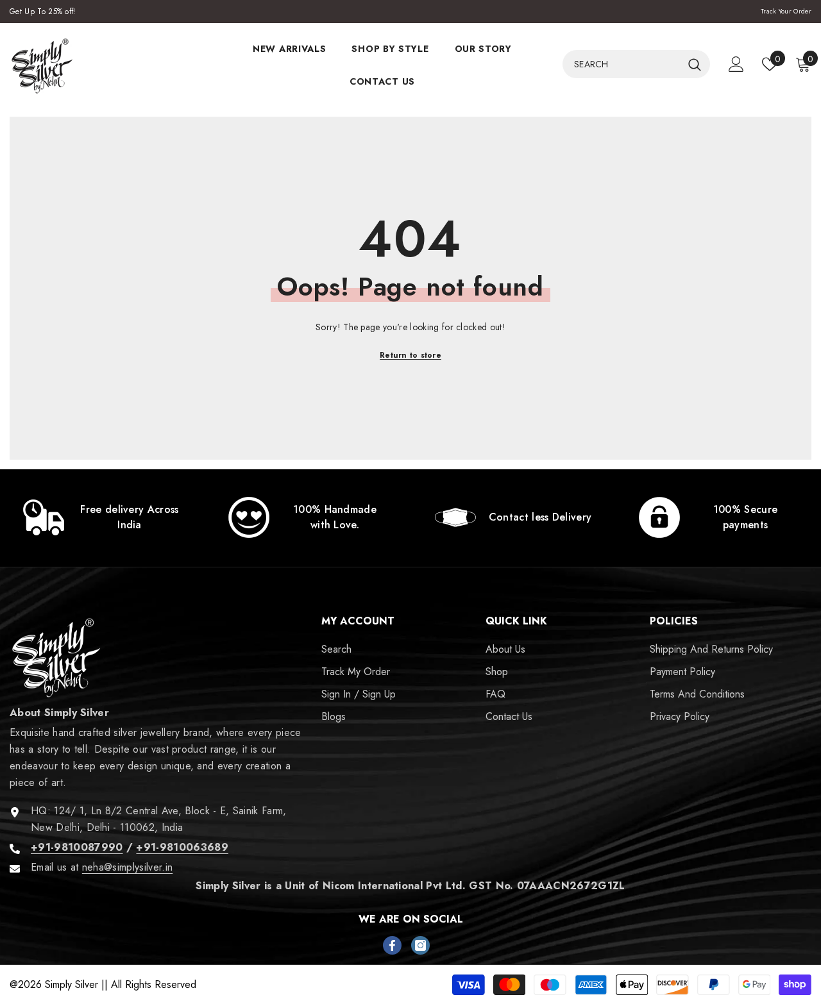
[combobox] (622, 64)
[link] (103, 517)
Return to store (410, 355)
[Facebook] (392, 945)
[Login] (736, 64)
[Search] (636, 64)
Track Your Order (786, 11)
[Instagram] (420, 945)
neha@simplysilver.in (127, 867)
